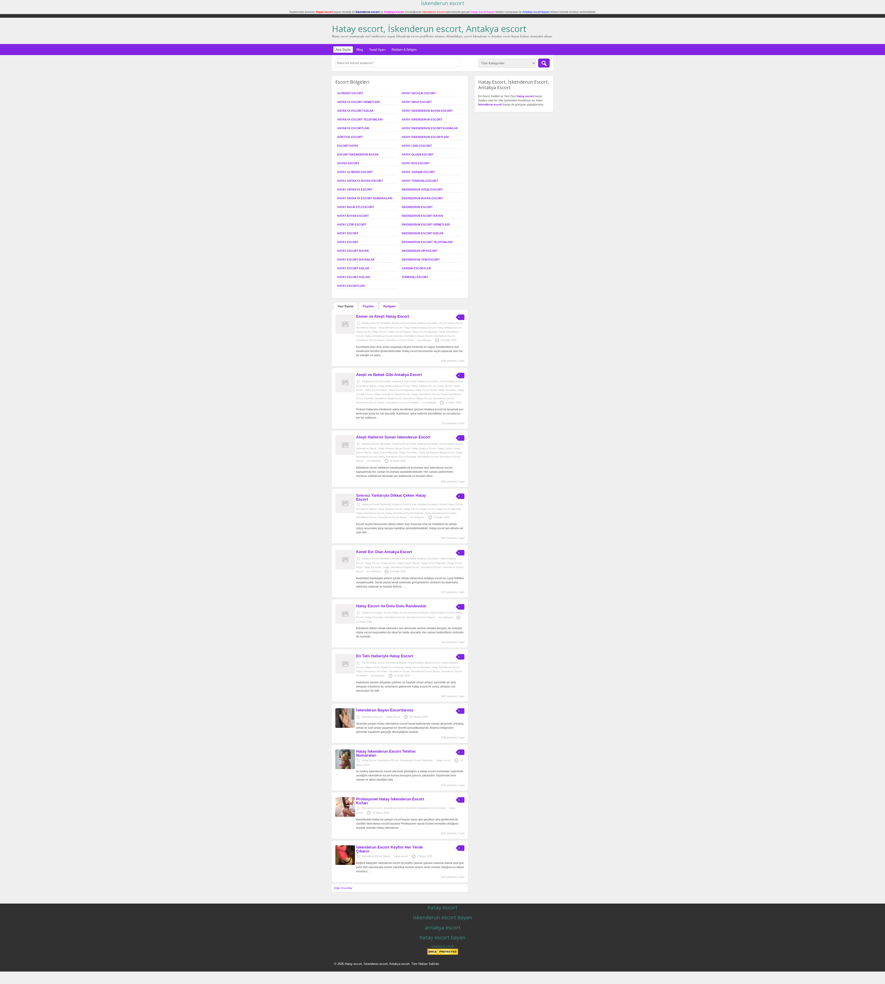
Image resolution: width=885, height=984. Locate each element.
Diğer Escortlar (343, 888)
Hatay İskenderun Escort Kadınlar (430, 128)
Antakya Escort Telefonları (360, 119)
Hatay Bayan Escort (353, 215)
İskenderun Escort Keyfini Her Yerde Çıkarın (389, 849)
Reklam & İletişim (404, 49)
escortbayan (424, 340)
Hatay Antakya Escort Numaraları (364, 198)
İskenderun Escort (417, 207)
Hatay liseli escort (417, 145)
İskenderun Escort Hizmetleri (426, 224)
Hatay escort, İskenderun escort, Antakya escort (429, 29)
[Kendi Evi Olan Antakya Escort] (345, 568)
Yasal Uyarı (377, 49)
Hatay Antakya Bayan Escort (360, 180)
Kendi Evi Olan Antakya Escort (384, 552)
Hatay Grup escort (417, 102)
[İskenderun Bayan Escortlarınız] (345, 726)
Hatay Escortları (351, 286)
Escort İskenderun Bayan (357, 154)
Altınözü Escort (350, 93)
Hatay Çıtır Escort (351, 224)
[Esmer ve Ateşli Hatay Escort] (345, 333)
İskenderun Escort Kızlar (422, 233)
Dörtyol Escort (350, 137)
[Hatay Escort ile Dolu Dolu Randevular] (345, 622)
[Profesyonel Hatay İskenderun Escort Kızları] (345, 815)
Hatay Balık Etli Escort (355, 207)
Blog (360, 49)
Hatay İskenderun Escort (422, 119)
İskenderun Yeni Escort (421, 259)
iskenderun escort (442, 946)
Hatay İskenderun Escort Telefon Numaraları (386, 753)
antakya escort (442, 927)
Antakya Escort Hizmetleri (358, 102)
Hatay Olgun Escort (418, 154)
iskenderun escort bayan (442, 917)
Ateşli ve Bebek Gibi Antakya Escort (389, 375)
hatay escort (393, 716)
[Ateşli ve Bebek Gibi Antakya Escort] (345, 391)
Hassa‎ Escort (348, 163)
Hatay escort (347, 242)
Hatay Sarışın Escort (418, 172)
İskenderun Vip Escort (420, 251)
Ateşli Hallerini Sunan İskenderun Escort (393, 437)
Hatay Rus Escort (416, 163)
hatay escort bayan (442, 937)
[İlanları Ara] (544, 63)
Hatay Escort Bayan (353, 251)
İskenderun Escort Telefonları (427, 242)
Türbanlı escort (415, 277)
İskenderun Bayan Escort (422, 198)
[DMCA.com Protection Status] (442, 954)
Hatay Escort (347, 233)
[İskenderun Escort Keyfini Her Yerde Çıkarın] (345, 864)
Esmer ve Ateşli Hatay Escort (382, 316)
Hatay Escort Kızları (353, 277)
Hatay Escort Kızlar (353, 268)
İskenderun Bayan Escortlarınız (384, 710)
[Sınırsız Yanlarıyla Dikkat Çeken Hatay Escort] (345, 512)
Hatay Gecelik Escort (419, 93)
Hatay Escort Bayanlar (356, 259)
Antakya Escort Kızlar (355, 110)
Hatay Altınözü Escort (355, 172)
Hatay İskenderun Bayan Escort (427, 110)
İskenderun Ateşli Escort (422, 189)
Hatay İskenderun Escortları (425, 137)
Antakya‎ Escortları (353, 128)
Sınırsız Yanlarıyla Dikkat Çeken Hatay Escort (391, 497)
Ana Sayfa (343, 49)
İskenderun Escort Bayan (422, 215)
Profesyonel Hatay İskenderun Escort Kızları (390, 801)
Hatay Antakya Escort (354, 189)
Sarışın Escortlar (416, 268)
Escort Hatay (347, 145)
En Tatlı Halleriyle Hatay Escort (384, 656)
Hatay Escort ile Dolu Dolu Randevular (391, 606)
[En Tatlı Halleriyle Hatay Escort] (345, 672)
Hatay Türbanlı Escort (420, 180)
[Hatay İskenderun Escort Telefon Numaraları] (345, 768)
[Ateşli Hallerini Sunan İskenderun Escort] (345, 453)
